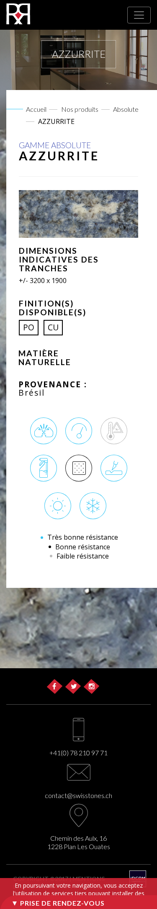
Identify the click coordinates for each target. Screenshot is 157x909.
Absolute (126, 109)
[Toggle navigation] (139, 15)
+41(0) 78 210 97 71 (78, 753)
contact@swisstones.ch (78, 795)
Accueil (36, 109)
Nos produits (79, 109)
